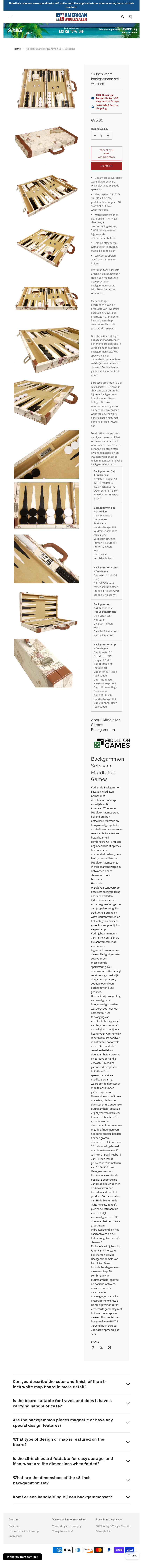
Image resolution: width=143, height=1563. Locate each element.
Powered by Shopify (122, 1559)
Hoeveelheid (99, 128)
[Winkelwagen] (130, 17)
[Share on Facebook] (93, 1347)
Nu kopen (106, 165)
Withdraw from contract (22, 1556)
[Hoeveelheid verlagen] (95, 135)
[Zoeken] (123, 17)
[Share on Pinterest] (109, 1347)
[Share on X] (101, 1347)
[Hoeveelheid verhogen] (108, 135)
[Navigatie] (10, 17)
